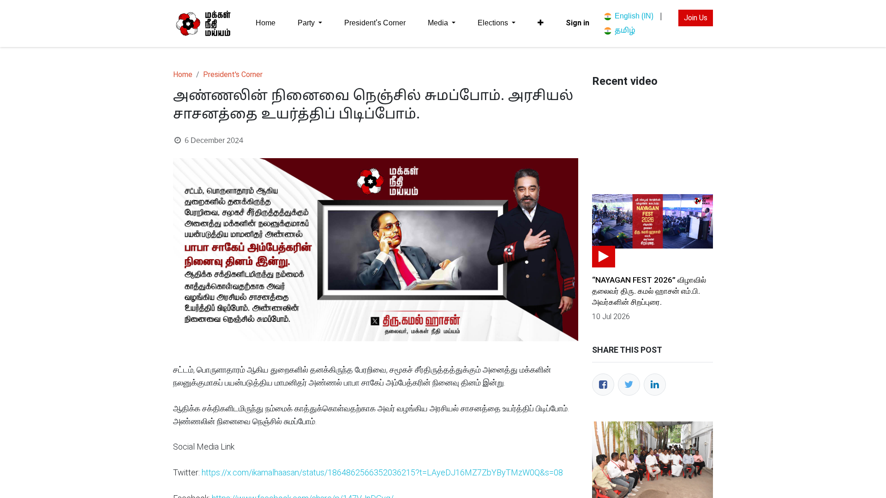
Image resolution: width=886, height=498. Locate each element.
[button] (541, 23)
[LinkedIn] (655, 385)
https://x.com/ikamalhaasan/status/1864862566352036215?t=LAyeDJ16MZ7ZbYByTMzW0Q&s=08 (382, 472)
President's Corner (233, 74)
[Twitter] (629, 385)
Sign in (577, 22)
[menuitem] (266, 23)
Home (182, 74)
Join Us (695, 17)
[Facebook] (603, 385)
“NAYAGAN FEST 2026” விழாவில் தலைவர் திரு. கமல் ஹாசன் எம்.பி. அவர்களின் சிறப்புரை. (649, 291)
